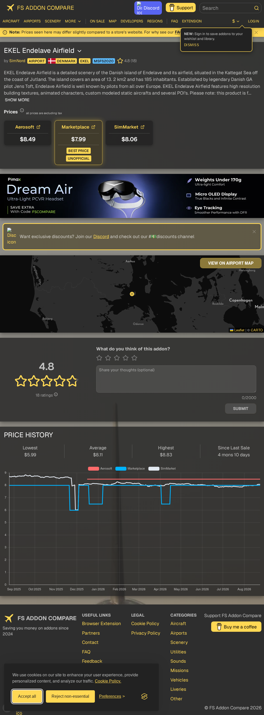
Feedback (92, 661)
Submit (240, 408)
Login (253, 21)
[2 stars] (109, 358)
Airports (32, 21)
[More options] (79, 51)
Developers (132, 21)
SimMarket (126, 127)
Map (113, 21)
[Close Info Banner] (256, 32)
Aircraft (11, 21)
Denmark (66, 61)
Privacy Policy (145, 633)
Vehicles (179, 680)
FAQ (174, 21)
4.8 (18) (130, 60)
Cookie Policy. (108, 681)
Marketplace (75, 127)
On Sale (97, 21)
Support (185, 8)
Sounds (178, 661)
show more (16, 100)
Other (176, 699)
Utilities (178, 652)
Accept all (27, 696)
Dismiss (191, 45)
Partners (91, 633)
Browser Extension (101, 623)
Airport (37, 61)
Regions (155, 21)
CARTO (257, 329)
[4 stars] (126, 358)
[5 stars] (134, 358)
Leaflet (238, 329)
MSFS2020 (104, 61)
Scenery (53, 21)
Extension (192, 21)
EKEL (84, 61)
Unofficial (78, 158)
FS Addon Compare (45, 7)
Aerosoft (24, 127)
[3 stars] (118, 358)
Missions (179, 670)
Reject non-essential (70, 696)
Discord (151, 8)
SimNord (17, 60)
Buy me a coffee (240, 627)
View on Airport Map (230, 263)
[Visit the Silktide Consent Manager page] (144, 696)
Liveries (178, 689)
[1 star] (100, 358)
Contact (90, 642)
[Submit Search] (256, 8)
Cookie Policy (145, 623)
